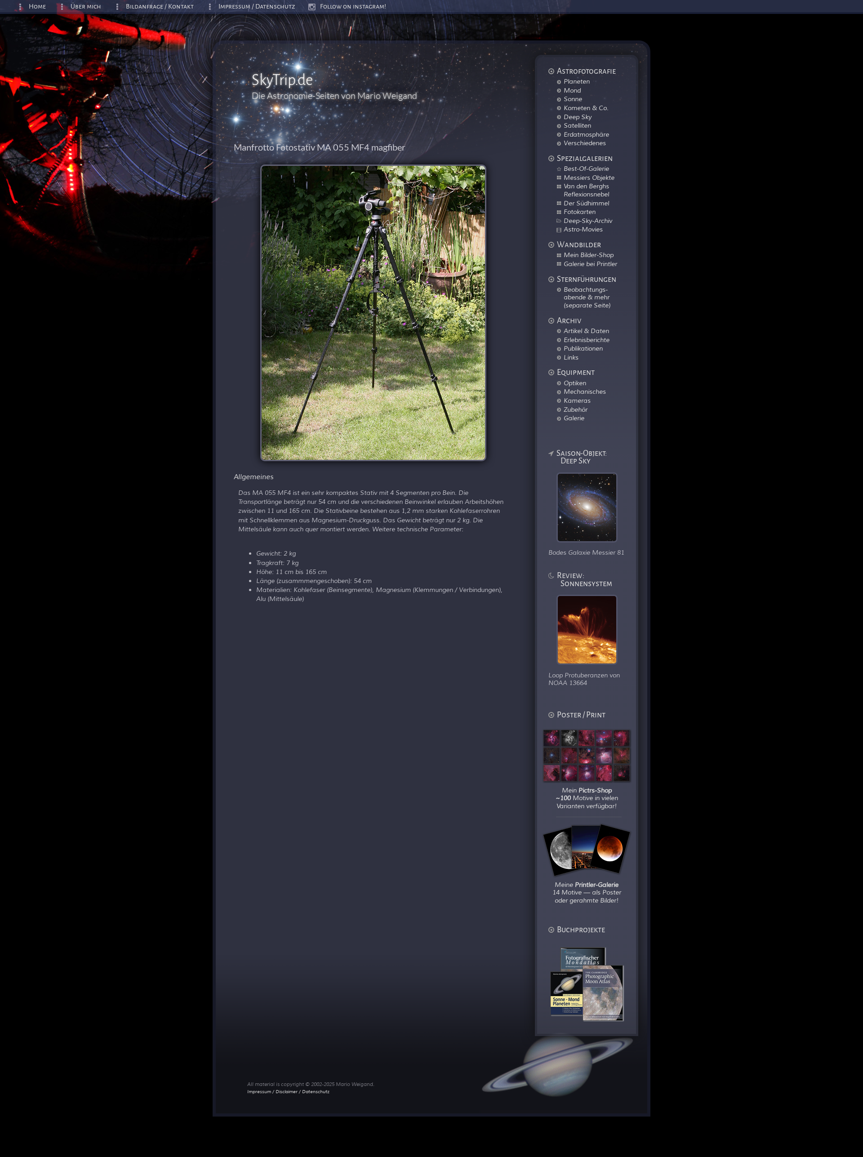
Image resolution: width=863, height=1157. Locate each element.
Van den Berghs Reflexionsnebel (586, 190)
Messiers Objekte (589, 178)
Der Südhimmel (586, 203)
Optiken (575, 383)
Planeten (577, 81)
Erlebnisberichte (586, 340)
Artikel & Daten (586, 331)
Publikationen (583, 348)
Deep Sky (578, 117)
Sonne (573, 99)
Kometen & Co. (586, 108)
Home (37, 6)
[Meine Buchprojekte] (592, 1019)
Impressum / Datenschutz (256, 6)
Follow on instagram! (353, 6)
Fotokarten (580, 212)
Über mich (86, 6)
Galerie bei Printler (590, 264)
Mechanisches (585, 391)
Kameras (577, 400)
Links (571, 357)
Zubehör (575, 409)
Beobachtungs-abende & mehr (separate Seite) (587, 297)
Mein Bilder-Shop (589, 255)
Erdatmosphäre (586, 134)
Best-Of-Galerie (586, 169)
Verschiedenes (585, 143)
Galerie (574, 418)
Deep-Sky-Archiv (588, 221)
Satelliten (577, 125)
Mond (572, 90)
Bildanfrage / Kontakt (160, 6)
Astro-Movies (583, 229)
